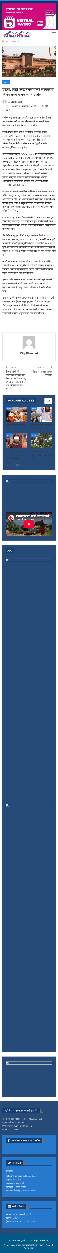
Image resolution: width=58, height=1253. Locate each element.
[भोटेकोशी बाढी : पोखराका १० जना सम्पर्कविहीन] (41, 414)
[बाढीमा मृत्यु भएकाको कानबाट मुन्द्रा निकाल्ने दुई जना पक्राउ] (16, 440)
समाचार (6, 82)
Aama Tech (29, 1248)
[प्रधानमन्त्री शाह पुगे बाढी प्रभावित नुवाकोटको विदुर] (41, 440)
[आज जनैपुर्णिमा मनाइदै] (16, 414)
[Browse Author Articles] (29, 342)
